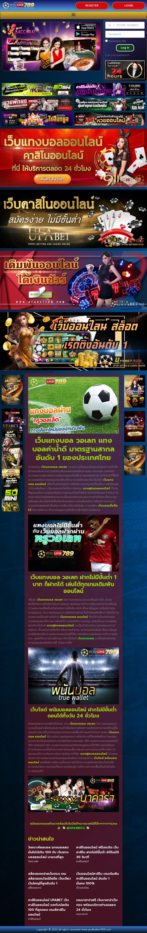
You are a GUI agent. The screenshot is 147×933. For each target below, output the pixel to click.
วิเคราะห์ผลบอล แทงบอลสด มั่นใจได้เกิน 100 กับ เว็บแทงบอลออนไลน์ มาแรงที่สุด (48, 852)
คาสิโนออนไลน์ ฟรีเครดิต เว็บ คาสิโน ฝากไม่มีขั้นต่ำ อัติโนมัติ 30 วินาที (97, 852)
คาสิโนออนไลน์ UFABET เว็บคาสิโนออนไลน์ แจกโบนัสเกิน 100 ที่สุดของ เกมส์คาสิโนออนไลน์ (48, 907)
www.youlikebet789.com (96, 929)
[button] (74, 14)
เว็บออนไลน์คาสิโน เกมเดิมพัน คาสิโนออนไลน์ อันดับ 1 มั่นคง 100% (97, 878)
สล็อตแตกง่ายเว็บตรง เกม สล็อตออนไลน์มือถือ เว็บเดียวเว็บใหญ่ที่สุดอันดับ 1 (49, 878)
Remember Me (117, 41)
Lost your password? (117, 55)
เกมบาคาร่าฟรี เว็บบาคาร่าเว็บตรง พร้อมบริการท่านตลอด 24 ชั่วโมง (97, 905)
